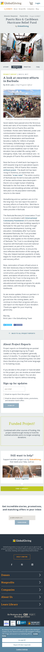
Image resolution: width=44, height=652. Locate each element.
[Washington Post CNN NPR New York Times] (22, 616)
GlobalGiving (23, 26)
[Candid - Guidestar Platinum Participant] (13, 623)
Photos (27, 67)
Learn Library (9, 604)
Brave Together (22, 479)
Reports (16, 67)
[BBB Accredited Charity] (22, 623)
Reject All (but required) (22, 645)
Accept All (21, 640)
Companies (30, 9)
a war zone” (18, 175)
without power (9, 170)
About (16, 9)
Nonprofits (22, 9)
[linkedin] (32, 564)
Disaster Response (11, 16)
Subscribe (22, 522)
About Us (6, 597)
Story (6, 67)
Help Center (22, 557)
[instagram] (22, 564)
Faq (38, 67)
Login (37, 3)
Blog (37, 9)
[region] (22, 639)
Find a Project (22, 489)
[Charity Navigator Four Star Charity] (7, 623)
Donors (5, 575)
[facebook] (11, 564)
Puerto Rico (23, 16)
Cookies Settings (22, 649)
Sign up (11, 405)
